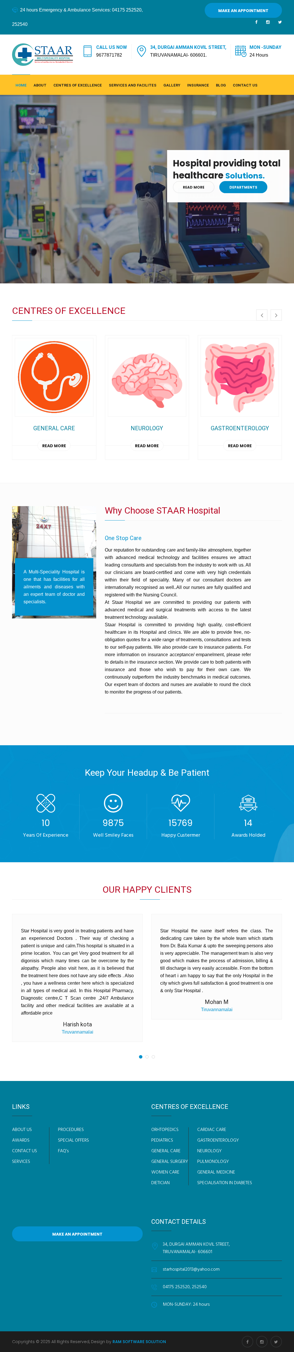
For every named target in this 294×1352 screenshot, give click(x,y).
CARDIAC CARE (211, 1130)
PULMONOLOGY (213, 1161)
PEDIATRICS (162, 1140)
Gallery (171, 85)
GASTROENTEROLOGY (218, 1140)
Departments (245, 187)
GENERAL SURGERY (169, 1161)
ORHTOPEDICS (165, 1130)
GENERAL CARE (166, 1151)
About (40, 85)
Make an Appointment (243, 11)
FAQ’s (63, 1151)
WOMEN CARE (165, 1172)
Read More (195, 187)
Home (21, 85)
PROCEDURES (71, 1130)
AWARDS (21, 1140)
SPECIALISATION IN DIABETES (224, 1183)
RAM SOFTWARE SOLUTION (139, 1342)
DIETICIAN (160, 1183)
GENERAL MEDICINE (216, 1172)
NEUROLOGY (209, 1151)
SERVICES (21, 1161)
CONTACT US (245, 85)
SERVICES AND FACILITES (132, 85)
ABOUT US (22, 1130)
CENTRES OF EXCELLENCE (77, 85)
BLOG (221, 85)
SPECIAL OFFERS (73, 1140)
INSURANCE (198, 85)
